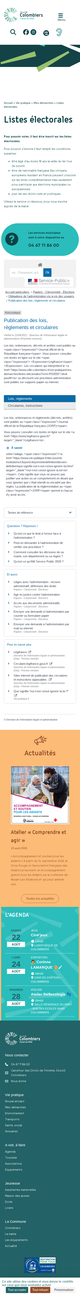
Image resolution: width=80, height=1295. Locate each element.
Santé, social (13, 1125)
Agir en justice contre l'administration (37, 594)
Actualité (11, 1246)
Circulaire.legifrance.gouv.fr (31, 663)
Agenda (10, 1151)
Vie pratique (23, 102)
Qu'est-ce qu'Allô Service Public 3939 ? (38, 561)
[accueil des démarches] (40, 264)
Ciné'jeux (39, 935)
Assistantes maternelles (20, 1189)
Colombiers (12, 1228)
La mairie (10, 1234)
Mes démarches (43, 102)
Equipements (13, 1169)
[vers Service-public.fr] (49, 282)
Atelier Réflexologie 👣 (51, 994)
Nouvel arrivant (14, 1101)
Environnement (14, 1113)
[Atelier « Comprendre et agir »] (40, 794)
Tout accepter (17, 1290)
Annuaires (11, 1131)
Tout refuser (40, 1290)
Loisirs (9, 1207)
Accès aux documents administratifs (37, 603)
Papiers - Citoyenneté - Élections (54, 292)
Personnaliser (64, 1290)
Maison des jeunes (17, 1195)
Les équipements (16, 1240)
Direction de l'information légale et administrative (31, 719)
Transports (12, 1119)
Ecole (8, 1201)
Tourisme (11, 1157)
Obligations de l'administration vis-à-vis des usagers (41, 296)
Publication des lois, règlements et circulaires (36, 300)
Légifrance (21, 652)
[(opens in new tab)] (59, 32)
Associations (13, 1163)
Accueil (8, 102)
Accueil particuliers (17, 292)
